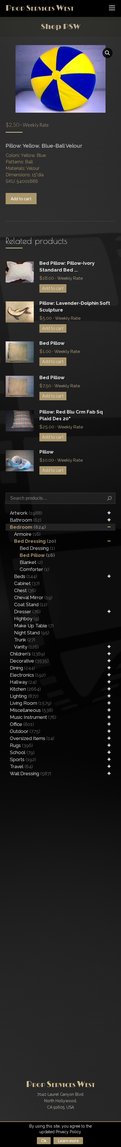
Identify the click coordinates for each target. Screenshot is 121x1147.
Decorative (29, 661)
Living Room (30, 703)
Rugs (21, 745)
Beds (25, 576)
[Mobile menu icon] (112, 8)
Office (22, 724)
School (22, 752)
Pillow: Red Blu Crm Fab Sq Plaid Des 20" (71, 415)
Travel (21, 766)
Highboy (26, 618)
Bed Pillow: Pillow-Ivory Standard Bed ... (67, 266)
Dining (22, 668)
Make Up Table (34, 625)
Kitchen (25, 689)
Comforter (34, 569)
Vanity (26, 647)
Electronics (28, 675)
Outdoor (25, 731)
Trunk (24, 640)
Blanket (31, 562)
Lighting (24, 696)
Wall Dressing (30, 773)
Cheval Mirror (33, 597)
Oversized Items (32, 738)
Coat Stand (30, 604)
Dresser (27, 611)
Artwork (26, 513)
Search (109, 498)
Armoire (27, 534)
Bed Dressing (35, 541)
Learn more (68, 1140)
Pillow (46, 452)
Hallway (23, 682)
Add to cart (21, 198)
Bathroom (25, 520)
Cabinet (27, 583)
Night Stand (31, 632)
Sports (23, 759)
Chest (25, 590)
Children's (27, 654)
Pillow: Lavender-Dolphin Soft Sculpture (74, 306)
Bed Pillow (51, 343)
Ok (43, 1140)
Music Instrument (33, 717)
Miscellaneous (31, 710)
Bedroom (28, 527)
